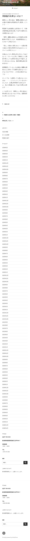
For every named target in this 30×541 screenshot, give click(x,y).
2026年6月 (5, 147)
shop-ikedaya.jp (10, 2)
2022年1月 (5, 309)
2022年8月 (5, 287)
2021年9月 (5, 322)
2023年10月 (5, 244)
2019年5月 (5, 409)
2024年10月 (5, 206)
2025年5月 (5, 185)
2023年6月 (5, 256)
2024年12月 (5, 200)
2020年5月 (5, 372)
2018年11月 (5, 428)
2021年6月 (5, 331)
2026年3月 (5, 153)
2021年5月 (5, 334)
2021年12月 (5, 312)
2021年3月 (5, 340)
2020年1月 (5, 384)
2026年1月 (5, 160)
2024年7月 (5, 216)
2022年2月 (5, 306)
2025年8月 (5, 175)
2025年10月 (5, 169)
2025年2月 (5, 194)
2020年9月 (5, 359)
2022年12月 (5, 275)
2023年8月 (5, 250)
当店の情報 (5, 131)
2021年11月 (5, 316)
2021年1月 (5, 347)
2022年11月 (5, 278)
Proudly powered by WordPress (10, 537)
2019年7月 (5, 403)
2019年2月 (5, 418)
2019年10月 (5, 393)
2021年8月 (5, 325)
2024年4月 (5, 225)
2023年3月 (5, 266)
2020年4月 (5, 375)
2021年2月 (5, 344)
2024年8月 (5, 213)
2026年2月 (5, 157)
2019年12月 (5, 387)
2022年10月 (5, 281)
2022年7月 (5, 291)
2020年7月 (5, 365)
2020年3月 (5, 378)
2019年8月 (5, 400)
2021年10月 (5, 319)
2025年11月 (5, 166)
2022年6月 (5, 294)
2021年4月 (5, 337)
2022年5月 (5, 297)
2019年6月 (5, 406)
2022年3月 (5, 303)
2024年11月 (5, 203)
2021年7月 (5, 328)
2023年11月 (5, 241)
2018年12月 (5, 425)
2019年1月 (5, 422)
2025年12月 (5, 163)
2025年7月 (5, 178)
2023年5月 (5, 259)
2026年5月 (5, 150)
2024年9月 (5, 209)
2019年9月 (5, 397)
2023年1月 (5, 272)
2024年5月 (5, 222)
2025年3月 (5, 191)
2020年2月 (5, 381)
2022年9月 (5, 284)
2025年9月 (5, 172)
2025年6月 (5, 181)
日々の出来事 (5, 135)
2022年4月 (5, 300)
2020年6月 (5, 369)
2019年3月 (5, 415)
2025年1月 (5, 197)
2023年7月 (5, 253)
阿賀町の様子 (7, 104)
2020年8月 (5, 362)
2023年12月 (5, 238)
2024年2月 (5, 231)
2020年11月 (5, 353)
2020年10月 (5, 356)
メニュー (16, 8)
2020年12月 (5, 350)
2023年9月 (5, 247)
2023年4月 (5, 263)
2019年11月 (5, 390)
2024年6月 (5, 219)
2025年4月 (5, 188)
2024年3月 (5, 228)
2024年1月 (5, 235)
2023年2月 (5, 269)
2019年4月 (5, 412)
